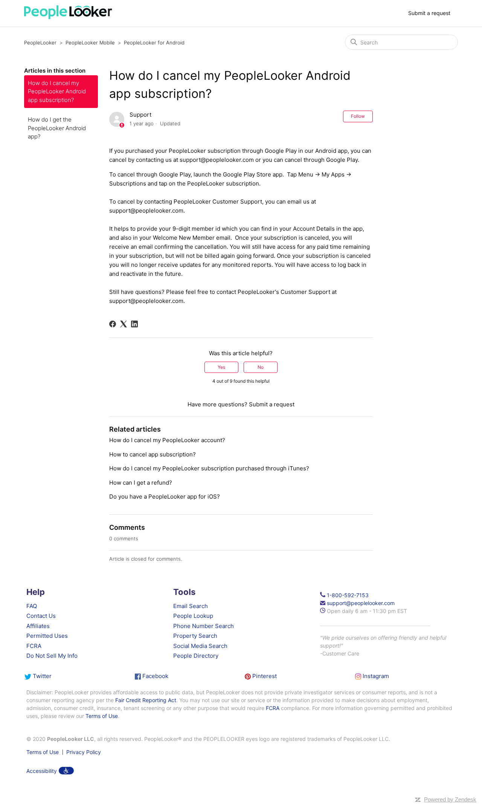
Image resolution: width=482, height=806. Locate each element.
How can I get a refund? (140, 482)
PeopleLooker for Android (154, 43)
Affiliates (38, 626)
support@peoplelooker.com (217, 159)
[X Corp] (123, 324)
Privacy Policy (83, 752)
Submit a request (429, 13)
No (261, 367)
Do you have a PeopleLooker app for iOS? (164, 496)
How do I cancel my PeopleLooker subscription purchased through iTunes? (209, 468)
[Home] (68, 17)
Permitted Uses (47, 635)
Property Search (195, 635)
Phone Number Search (203, 626)
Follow (358, 116)
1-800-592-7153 (348, 595)
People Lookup (193, 615)
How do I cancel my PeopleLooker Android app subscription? (57, 91)
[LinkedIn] (134, 324)
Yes (221, 367)
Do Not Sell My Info (52, 655)
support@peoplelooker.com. (147, 210)
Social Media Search (200, 645)
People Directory (195, 655)
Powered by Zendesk (450, 799)
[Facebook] (112, 324)
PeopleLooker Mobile (90, 43)
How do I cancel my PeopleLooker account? (167, 440)
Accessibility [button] (41, 771)
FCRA (33, 645)
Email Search (190, 606)
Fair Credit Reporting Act (145, 700)
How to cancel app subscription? (152, 454)
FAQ (31, 606)
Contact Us (41, 615)
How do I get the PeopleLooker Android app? (57, 128)
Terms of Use (101, 716)
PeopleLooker (40, 43)
